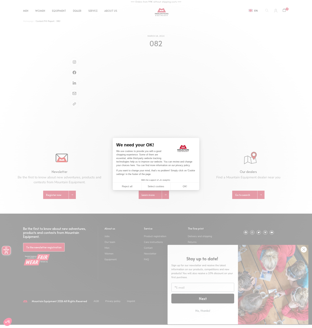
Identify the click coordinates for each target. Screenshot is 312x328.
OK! (185, 186)
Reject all (127, 186)
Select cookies (156, 186)
